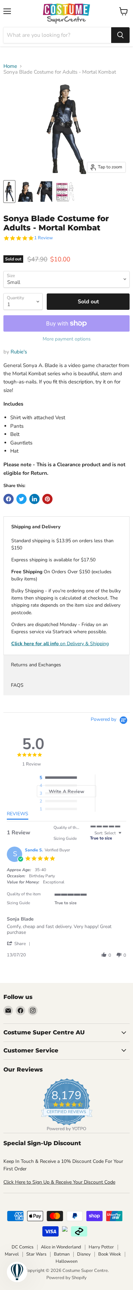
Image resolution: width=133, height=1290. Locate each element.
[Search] (120, 35)
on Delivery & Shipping (60, 643)
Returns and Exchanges (36, 665)
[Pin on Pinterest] (47, 499)
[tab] (17, 815)
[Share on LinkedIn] (34, 499)
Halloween (66, 1261)
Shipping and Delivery (35, 526)
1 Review (43, 238)
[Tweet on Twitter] (21, 499)
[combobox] (57, 35)
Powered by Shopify (66, 1278)
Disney (84, 1254)
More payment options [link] (67, 339)
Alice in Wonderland (61, 1247)
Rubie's (19, 351)
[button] (20, 943)
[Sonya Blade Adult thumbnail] (9, 191)
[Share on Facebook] (8, 499)
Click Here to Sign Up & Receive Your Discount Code (59, 1182)
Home (10, 66)
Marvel (12, 1254)
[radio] (60, 778)
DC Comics (22, 1247)
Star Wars (36, 1254)
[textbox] (124, 835)
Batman (62, 1254)
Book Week (109, 1254)
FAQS (17, 685)
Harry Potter (101, 1247)
